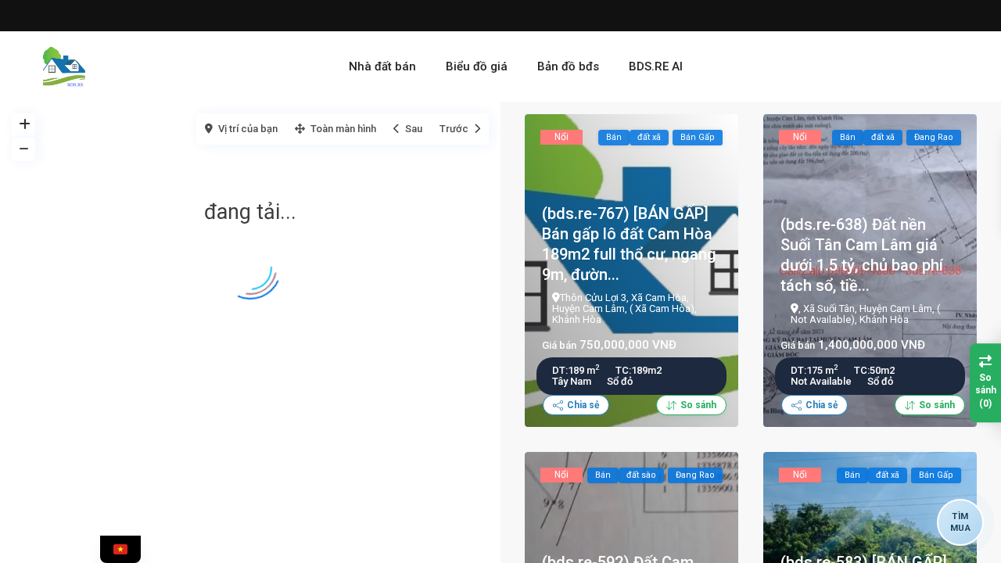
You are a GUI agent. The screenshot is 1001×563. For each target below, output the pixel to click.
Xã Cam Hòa (659, 297)
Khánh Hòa (576, 319)
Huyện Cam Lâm (588, 308)
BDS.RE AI (656, 66)
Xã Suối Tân (829, 308)
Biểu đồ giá (477, 66)
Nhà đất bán (382, 66)
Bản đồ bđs (568, 66)
